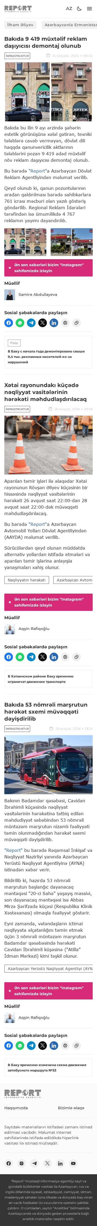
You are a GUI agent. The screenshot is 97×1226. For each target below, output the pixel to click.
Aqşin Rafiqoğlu (34, 628)
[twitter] (42, 323)
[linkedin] (54, 323)
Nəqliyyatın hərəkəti (27, 580)
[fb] (8, 323)
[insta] (21, 1163)
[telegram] (31, 323)
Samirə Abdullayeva (38, 294)
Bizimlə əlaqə (71, 1107)
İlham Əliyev (20, 24)
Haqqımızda (16, 1107)
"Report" (38, 170)
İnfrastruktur (17, 56)
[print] (65, 323)
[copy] (76, 323)
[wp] (20, 323)
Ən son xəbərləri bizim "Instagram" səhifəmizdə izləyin (49, 267)
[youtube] (73, 1163)
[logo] (18, 8)
